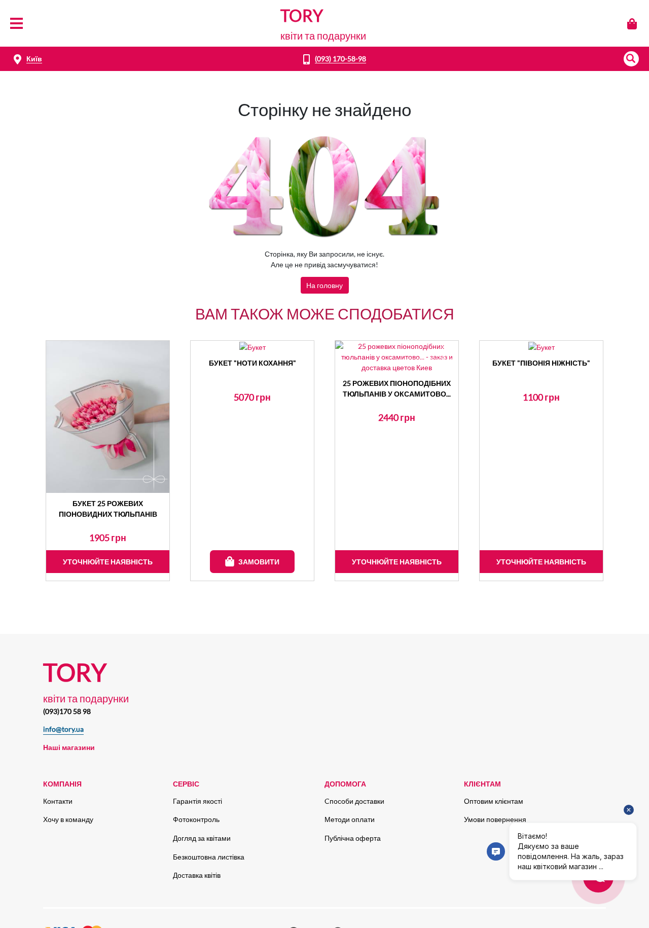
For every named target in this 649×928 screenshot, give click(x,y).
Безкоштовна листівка (208, 856)
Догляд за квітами (202, 838)
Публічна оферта (352, 838)
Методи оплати (349, 819)
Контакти (58, 801)
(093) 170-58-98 (340, 58)
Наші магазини (69, 747)
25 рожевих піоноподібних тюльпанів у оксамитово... (397, 388)
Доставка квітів (197, 875)
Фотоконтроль (196, 819)
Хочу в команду (68, 819)
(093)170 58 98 (67, 711)
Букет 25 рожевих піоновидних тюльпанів (108, 508)
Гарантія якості (197, 801)
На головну (324, 285)
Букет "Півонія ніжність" (541, 363)
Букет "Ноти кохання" (252, 363)
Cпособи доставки (354, 801)
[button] (631, 58)
